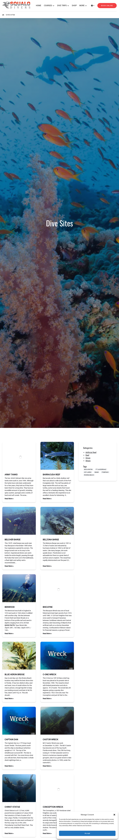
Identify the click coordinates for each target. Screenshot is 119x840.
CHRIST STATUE (12, 807)
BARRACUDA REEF (51, 474)
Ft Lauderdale (101, 469)
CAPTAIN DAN (11, 739)
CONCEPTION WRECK (53, 807)
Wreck (88, 461)
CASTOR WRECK (50, 739)
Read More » (9, 499)
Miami (97, 472)
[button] (114, 815)
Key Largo (87, 472)
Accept (87, 833)
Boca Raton (88, 469)
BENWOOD (10, 607)
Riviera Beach (89, 475)
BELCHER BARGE (12, 539)
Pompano (105, 472)
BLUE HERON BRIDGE (15, 674)
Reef (87, 455)
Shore (88, 458)
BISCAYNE (48, 607)
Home (38, 5)
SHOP (74, 5)
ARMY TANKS (11, 474)
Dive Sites (10, 15)
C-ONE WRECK (49, 674)
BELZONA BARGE (51, 539)
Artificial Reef (91, 452)
